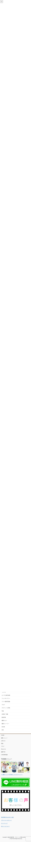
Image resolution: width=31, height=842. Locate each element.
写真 (3, 711)
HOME (2, 735)
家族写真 (4, 717)
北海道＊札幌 (5, 714)
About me (3, 749)
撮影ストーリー (5, 723)
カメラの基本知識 (6, 695)
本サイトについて (5, 826)
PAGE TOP (28, 815)
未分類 (3, 726)
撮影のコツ (4, 720)
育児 (3, 730)
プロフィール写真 (6, 707)
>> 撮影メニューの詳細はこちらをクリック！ (12, 774)
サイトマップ (4, 823)
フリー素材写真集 (6, 701)
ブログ (3, 704)
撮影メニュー (4, 738)
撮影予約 (3, 752)
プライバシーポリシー (6, 820)
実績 (2, 743)
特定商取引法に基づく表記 (7, 817)
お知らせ (3, 740)
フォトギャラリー (6, 698)
